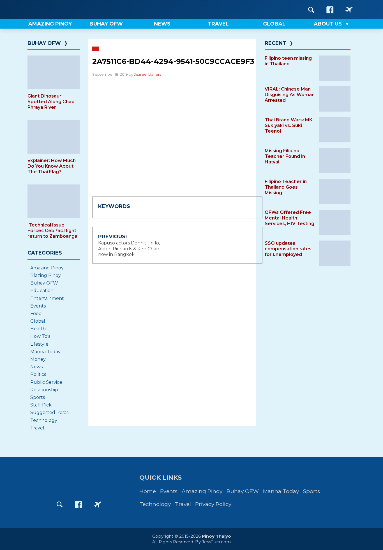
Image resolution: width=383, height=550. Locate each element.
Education (42, 290)
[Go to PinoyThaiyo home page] (62, 9)
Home (147, 491)
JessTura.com (216, 541)
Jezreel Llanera (147, 74)
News (36, 366)
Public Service (46, 382)
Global (37, 321)
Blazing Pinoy (45, 275)
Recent (275, 43)
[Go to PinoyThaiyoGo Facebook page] (349, 9)
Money (38, 359)
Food (36, 313)
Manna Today (45, 351)
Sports (37, 397)
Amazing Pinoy (47, 268)
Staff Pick (41, 405)
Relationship (44, 389)
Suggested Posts (49, 412)
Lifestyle (39, 344)
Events (38, 306)
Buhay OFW (44, 43)
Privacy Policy (213, 504)
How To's (40, 336)
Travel (37, 428)
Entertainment (47, 298)
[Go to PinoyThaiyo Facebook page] (330, 9)
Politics (38, 374)
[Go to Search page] (311, 9)
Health (38, 328)
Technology (43, 420)
